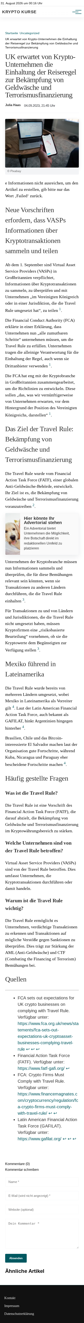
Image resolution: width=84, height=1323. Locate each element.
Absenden (16, 1258)
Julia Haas (13, 105)
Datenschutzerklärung (19, 1314)
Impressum (11, 1306)
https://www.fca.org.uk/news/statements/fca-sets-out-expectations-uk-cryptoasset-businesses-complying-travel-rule (48, 1036)
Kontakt (9, 1298)
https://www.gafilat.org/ (39, 1138)
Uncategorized (29, 33)
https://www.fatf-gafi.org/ (41, 1068)
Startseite (11, 33)
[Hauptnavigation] (75, 12)
